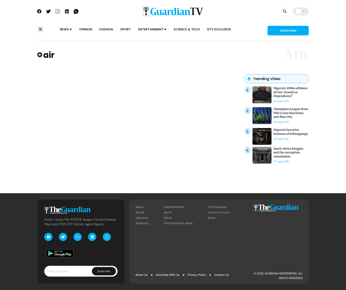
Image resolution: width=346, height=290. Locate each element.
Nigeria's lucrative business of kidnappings (291, 131)
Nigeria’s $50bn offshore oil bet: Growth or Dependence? (291, 92)
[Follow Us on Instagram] (57, 11)
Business (142, 223)
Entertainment (151, 29)
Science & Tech (187, 29)
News (65, 29)
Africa (168, 218)
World (140, 212)
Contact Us (221, 274)
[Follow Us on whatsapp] (76, 11)
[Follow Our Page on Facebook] (39, 11)
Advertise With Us (167, 274)
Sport (125, 29)
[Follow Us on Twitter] (48, 11)
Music (212, 218)
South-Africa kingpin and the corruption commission (288, 152)
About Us (141, 274)
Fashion (106, 29)
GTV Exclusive (219, 29)
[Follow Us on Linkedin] (66, 11)
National (142, 218)
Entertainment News (178, 223)
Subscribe (288, 30)
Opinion (85, 29)
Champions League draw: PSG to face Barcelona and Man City (291, 112)
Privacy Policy (197, 274)
